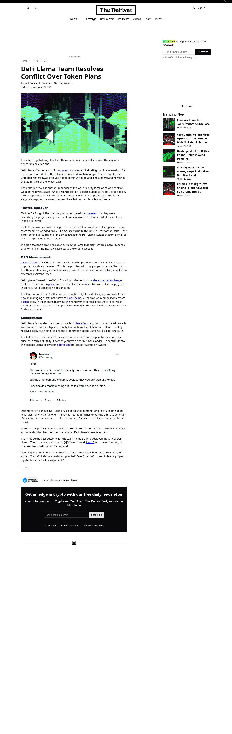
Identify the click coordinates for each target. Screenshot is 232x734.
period (52, 284)
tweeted (92, 213)
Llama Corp (82, 323)
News (73, 19)
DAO (26, 467)
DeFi (46, 60)
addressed (63, 344)
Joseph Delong (29, 262)
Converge (90, 19)
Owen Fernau (30, 87)
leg (25, 301)
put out (65, 170)
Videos (137, 19)
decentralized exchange (107, 280)
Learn (148, 19)
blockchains (74, 298)
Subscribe (96, 514)
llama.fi (90, 442)
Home (24, 60)
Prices (159, 19)
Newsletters (107, 19)
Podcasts (123, 19)
